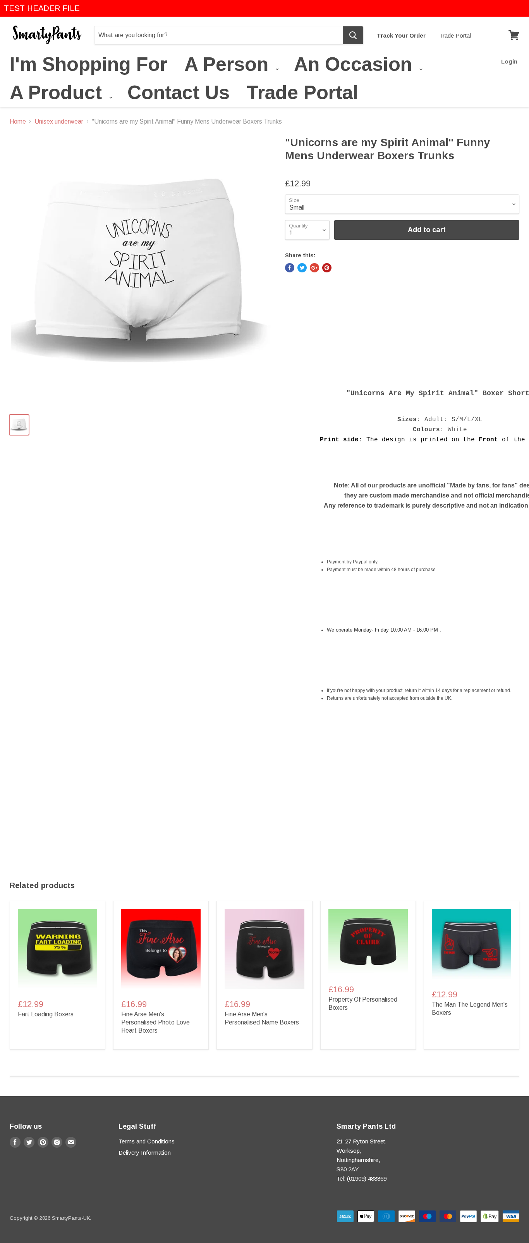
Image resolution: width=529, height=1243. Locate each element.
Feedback (386, 366)
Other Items (339, 366)
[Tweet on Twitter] (302, 267)
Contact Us (178, 92)
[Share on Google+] (314, 267)
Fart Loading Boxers (46, 1014)
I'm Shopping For (88, 64)
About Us (430, 366)
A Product (58, 93)
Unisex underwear (58, 121)
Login (509, 61)
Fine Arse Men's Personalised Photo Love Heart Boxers (155, 1022)
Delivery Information (145, 1152)
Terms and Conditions (147, 1141)
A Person (229, 65)
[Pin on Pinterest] (326, 267)
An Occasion (355, 65)
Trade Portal (455, 35)
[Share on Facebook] (289, 267)
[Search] (353, 35)
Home (18, 121)
